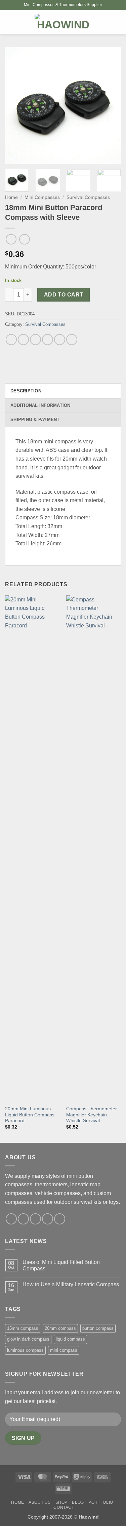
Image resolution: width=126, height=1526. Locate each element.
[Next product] (11, 239)
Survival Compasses (88, 197)
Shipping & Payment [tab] (35, 419)
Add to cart (63, 295)
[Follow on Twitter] (35, 1218)
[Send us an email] (47, 1218)
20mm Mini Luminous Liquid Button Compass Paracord (29, 1114)
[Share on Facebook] (23, 339)
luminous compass (25, 1350)
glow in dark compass (28, 1339)
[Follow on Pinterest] (59, 1218)
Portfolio (100, 1502)
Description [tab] (25, 390)
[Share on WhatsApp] (11, 339)
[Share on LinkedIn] (71, 339)
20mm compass (60, 1328)
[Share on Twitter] (35, 339)
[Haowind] (63, 22)
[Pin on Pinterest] (59, 339)
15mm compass (22, 1328)
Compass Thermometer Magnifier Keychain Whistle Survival (91, 1114)
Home (11, 197)
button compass (98, 1328)
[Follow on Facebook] (11, 1218)
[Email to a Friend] (47, 339)
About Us (40, 1502)
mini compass (63, 1350)
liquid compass (70, 1339)
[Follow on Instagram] (23, 1218)
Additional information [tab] (40, 405)
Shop (61, 1502)
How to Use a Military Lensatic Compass (71, 1284)
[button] (9, 22)
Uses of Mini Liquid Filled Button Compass (61, 1265)
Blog (78, 1502)
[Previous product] (24, 239)
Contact (63, 1507)
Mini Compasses (42, 197)
